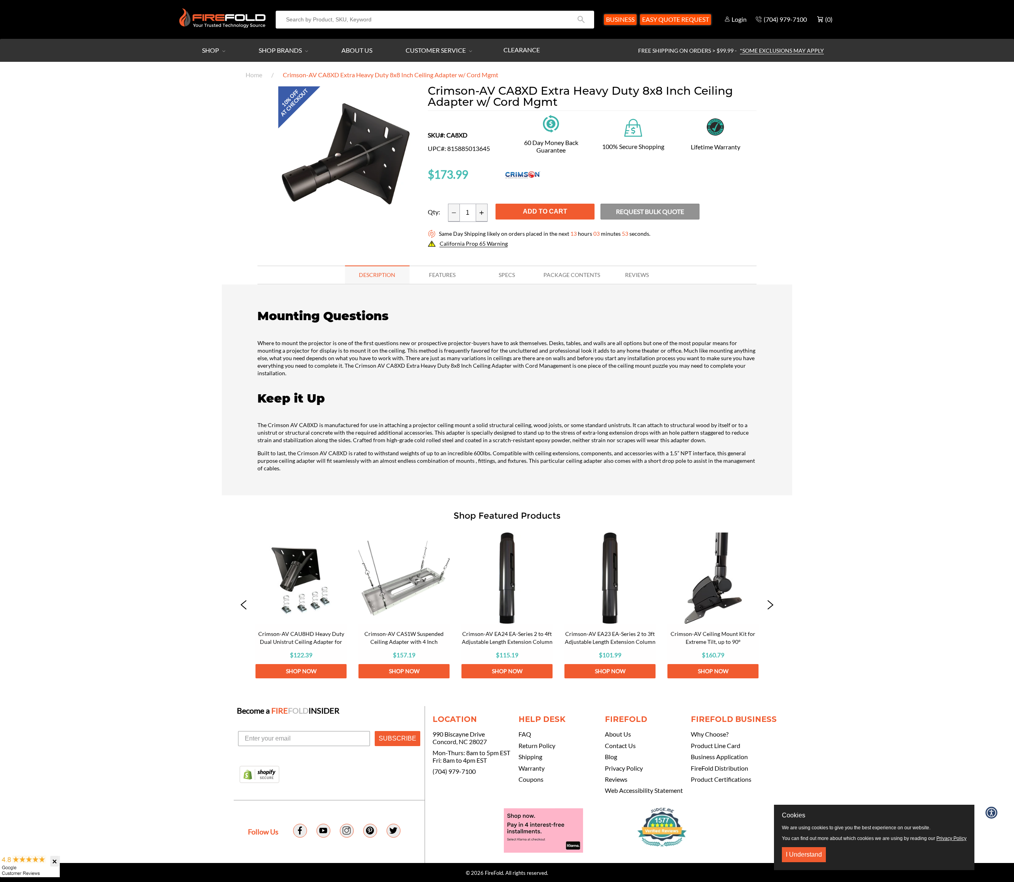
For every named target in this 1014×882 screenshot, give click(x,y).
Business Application (719, 756)
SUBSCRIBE (397, 738)
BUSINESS (620, 19)
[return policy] (551, 123)
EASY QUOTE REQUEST (675, 19)
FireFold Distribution (719, 768)
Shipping (530, 756)
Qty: (434, 212)
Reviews (616, 779)
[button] (244, 605)
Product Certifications (721, 779)
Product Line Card (715, 745)
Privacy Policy (624, 768)
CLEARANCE (521, 49)
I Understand (804, 854)
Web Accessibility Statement (644, 790)
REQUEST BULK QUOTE (650, 211)
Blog (611, 756)
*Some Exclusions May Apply (782, 50)
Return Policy (536, 745)
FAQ (524, 734)
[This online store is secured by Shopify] (259, 775)
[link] (301, 605)
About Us (356, 50)
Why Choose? (709, 734)
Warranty (531, 768)
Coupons (530, 779)
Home (254, 74)
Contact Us (620, 745)
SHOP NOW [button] (301, 671)
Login (739, 19)
